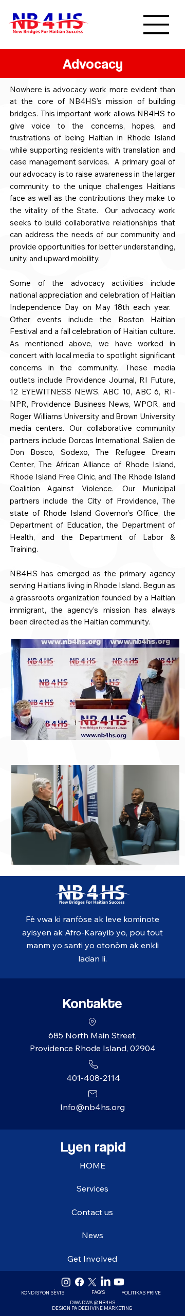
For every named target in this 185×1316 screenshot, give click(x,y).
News (92, 1235)
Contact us (92, 1212)
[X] (92, 1282)
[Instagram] (66, 1282)
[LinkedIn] (106, 1282)
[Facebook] (79, 1282)
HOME (92, 1165)
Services (92, 1188)
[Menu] (129, 24)
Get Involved (92, 1259)
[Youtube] (119, 1282)
